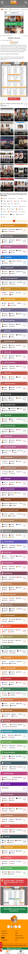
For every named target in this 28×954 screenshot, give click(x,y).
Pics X (6, 147)
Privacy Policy (19, 935)
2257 (16, 931)
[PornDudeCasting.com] (12, 926)
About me (3, 931)
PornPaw (6, 161)
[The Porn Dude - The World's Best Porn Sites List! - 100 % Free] (14, 895)
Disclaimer (25, 35)
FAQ (16, 940)
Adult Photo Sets (20, 133)
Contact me (4, 933)
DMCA (16, 933)
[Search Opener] (26, 2)
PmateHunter (6, 175)
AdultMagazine (20, 189)
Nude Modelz (6, 119)
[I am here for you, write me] (8, 926)
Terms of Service (19, 938)
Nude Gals (6, 133)
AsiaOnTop (20, 161)
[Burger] (2, 2)
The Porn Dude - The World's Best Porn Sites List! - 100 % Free (14, 882)
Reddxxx (20, 147)
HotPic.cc (20, 119)
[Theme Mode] (19, 926)
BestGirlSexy (6, 189)
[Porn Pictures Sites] (25, 104)
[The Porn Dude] (14, 3)
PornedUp (20, 175)
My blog (16, 927)
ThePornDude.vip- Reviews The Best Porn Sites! (17, 945)
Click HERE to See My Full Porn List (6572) (14, 910)
